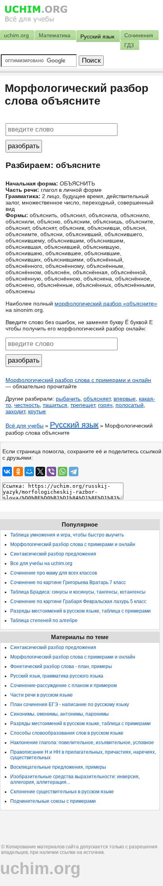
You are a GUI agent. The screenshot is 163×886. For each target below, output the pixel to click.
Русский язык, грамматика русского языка (56, 676)
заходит (15, 411)
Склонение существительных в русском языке (62, 791)
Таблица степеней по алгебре (44, 620)
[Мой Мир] (29, 471)
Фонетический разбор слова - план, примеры (61, 666)
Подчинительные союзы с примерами (53, 801)
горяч (105, 405)
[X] (40, 471)
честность (27, 405)
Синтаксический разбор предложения (53, 554)
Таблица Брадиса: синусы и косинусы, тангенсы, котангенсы (78, 592)
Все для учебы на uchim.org (41, 563)
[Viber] (51, 471)
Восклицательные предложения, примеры (58, 767)
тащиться (55, 405)
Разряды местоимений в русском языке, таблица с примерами (80, 611)
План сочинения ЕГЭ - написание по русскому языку (69, 704)
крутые (37, 411)
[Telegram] (73, 471)
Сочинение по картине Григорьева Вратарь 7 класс (68, 582)
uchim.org (40, 868)
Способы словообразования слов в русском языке (66, 733)
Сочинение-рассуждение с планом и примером (63, 685)
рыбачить (68, 398)
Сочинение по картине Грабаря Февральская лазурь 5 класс (78, 601)
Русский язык (74, 424)
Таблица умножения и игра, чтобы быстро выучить (67, 535)
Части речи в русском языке (41, 695)
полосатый (130, 405)
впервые (125, 398)
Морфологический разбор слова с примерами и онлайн (78, 380)
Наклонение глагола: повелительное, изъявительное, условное (82, 742)
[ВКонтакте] (7, 471)
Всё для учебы (25, 425)
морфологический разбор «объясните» (106, 303)
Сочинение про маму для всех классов (53, 573)
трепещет (82, 405)
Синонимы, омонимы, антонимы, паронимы (59, 714)
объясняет (96, 398)
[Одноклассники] (18, 471)
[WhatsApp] (62, 471)
